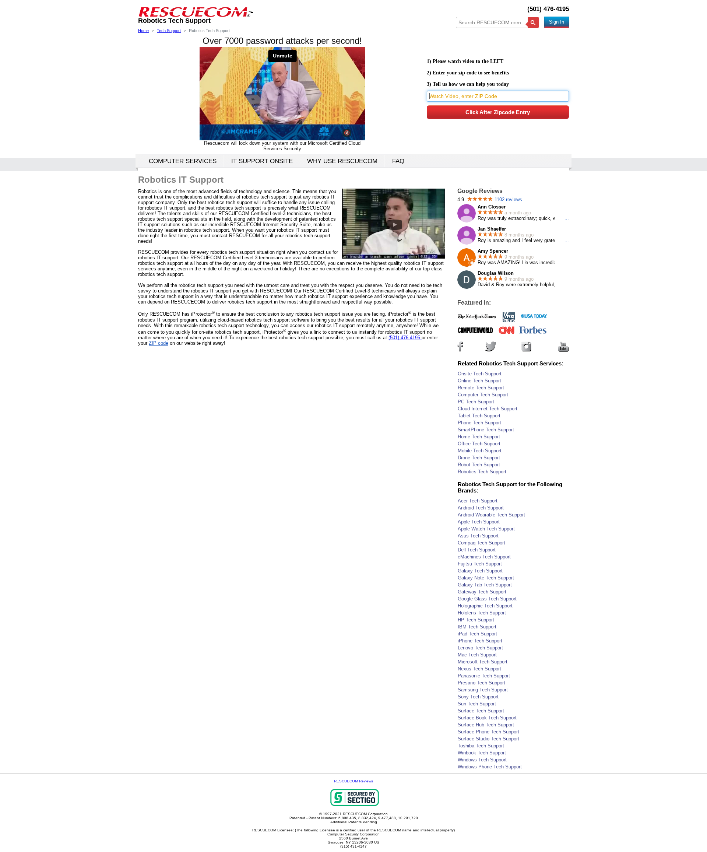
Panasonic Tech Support (484, 676)
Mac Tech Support (477, 655)
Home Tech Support (479, 436)
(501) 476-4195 (548, 9)
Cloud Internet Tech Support (487, 408)
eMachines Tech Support (484, 557)
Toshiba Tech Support (481, 745)
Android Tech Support (481, 508)
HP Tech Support (476, 620)
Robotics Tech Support (482, 471)
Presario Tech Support (481, 683)
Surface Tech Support (481, 710)
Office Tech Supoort (479, 443)
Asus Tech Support (478, 536)
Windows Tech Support (482, 759)
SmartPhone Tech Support (486, 429)
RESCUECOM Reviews (353, 781)
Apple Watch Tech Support (486, 529)
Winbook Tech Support (482, 752)
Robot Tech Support (479, 464)
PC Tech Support (476, 401)
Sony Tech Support (478, 697)
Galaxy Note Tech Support (486, 578)
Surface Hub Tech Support (486, 724)
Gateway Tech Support (482, 592)
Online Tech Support (479, 380)
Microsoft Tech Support (482, 662)
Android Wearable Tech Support (491, 515)
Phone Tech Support (479, 422)
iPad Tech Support (477, 634)
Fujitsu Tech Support (480, 564)
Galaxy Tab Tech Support (485, 585)
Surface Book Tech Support (487, 717)
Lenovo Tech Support (480, 648)
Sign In (556, 22)
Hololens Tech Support (482, 613)
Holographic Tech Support (485, 606)
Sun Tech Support (477, 704)
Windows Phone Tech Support (490, 766)
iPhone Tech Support (480, 641)
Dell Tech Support (477, 550)
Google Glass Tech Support (487, 599)
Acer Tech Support (477, 501)
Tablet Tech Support (479, 415)
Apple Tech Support (479, 522)
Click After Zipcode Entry (497, 112)
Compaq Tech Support (481, 543)
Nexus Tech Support (479, 669)
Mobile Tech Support (480, 450)
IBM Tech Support (477, 627)
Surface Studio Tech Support (488, 738)
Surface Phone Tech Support (488, 731)
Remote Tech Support (481, 387)
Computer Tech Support (483, 394)
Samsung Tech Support (483, 690)
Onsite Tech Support (480, 373)
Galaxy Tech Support (480, 571)
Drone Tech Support (479, 457)
